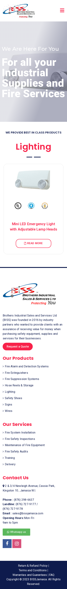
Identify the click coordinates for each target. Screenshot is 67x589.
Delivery (10, 464)
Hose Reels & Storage (19, 385)
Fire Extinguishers (16, 372)
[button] (16, 532)
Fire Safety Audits (16, 451)
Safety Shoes (13, 398)
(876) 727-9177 (26, 504)
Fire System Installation (20, 432)
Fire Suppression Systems (22, 379)
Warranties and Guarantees (30, 575)
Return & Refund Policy (33, 565)
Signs (8, 404)
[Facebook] (7, 543)
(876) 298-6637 (24, 499)
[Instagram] (16, 543)
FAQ (51, 575)
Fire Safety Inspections (20, 439)
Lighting (10, 391)
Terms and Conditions (33, 570)
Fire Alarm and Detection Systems (27, 366)
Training (10, 458)
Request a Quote (18, 346)
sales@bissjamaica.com (27, 513)
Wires (8, 411)
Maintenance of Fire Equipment (25, 445)
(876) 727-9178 (13, 508)
